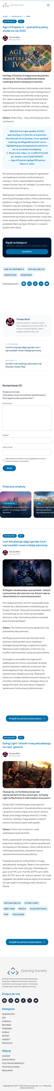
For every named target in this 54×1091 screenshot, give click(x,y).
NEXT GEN (9, 908)
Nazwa (6, 435)
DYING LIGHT (32, 903)
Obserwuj (27, 252)
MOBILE (5, 1032)
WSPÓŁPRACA (8, 1059)
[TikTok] (23, 1000)
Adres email (8, 447)
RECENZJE (6, 1025)
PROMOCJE (7, 1043)
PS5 (6, 914)
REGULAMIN (7, 1070)
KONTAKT (6, 1056)
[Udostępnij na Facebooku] (23, 283)
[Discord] (36, 1000)
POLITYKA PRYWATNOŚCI (13, 1063)
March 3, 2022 (27, 163)
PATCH (22, 908)
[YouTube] (17, 1000)
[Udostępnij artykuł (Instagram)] (29, 283)
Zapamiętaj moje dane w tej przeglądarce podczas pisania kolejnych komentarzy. (25, 459)
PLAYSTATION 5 (38, 908)
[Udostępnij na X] (41, 283)
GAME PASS (10, 275)
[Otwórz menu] (48, 5)
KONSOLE (6, 1021)
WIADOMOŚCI (8, 1014)
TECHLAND (18, 914)
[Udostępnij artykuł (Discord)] (46, 283)
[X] (29, 1000)
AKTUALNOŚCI (17, 16)
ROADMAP (26, 275)
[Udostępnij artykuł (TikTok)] (35, 283)
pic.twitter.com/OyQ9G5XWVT (27, 156)
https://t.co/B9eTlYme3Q (34, 153)
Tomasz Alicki (14, 37)
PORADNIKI (7, 1028)
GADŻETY (6, 1039)
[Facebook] (4, 1000)
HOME (5, 16)
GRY (21, 21)
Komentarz (7, 403)
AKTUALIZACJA (36, 269)
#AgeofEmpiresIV (30, 142)
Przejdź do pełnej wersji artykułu (25, 718)
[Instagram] (10, 1000)
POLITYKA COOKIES (11, 1067)
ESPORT (5, 1036)
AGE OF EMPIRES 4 (14, 269)
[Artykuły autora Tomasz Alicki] (10, 325)
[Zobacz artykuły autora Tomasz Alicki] (5, 38)
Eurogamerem (35, 659)
